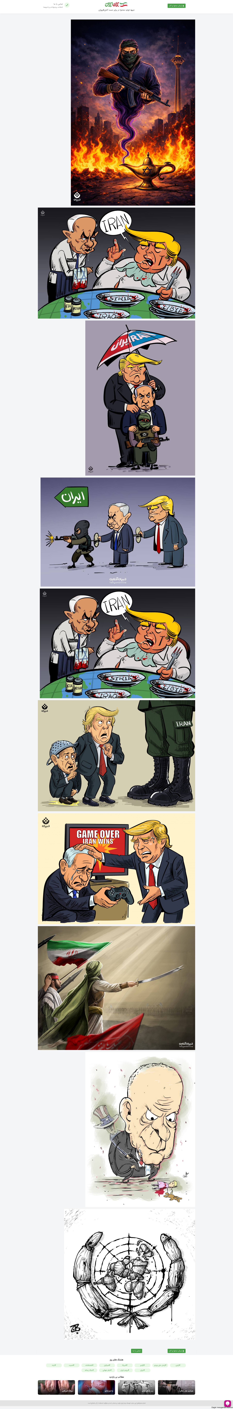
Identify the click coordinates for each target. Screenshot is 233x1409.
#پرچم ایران (125, 1370)
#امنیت (71, 1365)
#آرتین (178, 1365)
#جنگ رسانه (89, 1370)
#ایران (142, 1370)
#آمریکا (124, 1365)
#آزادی (142, 1365)
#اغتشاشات (89, 1365)
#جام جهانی (107, 1370)
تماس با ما (137, 1351)
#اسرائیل (107, 1365)
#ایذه (54, 1365)
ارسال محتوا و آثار (176, 5)
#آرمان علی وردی (160, 1365)
